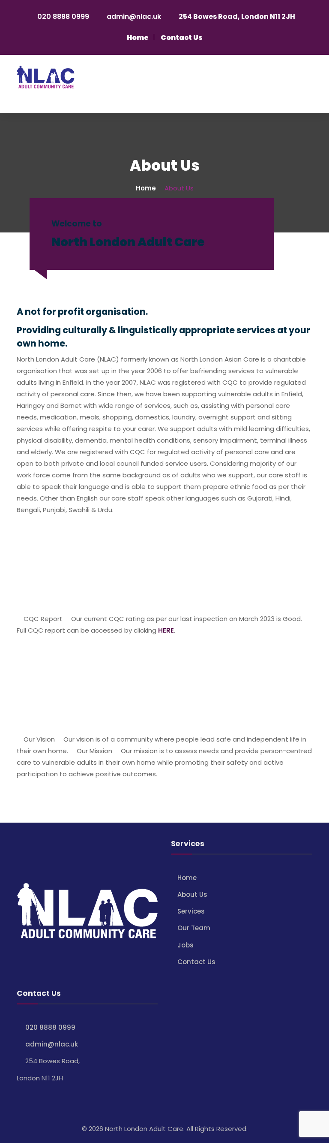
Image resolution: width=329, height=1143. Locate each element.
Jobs (185, 945)
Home (187, 877)
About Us (192, 894)
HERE (166, 630)
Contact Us (196, 961)
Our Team (193, 927)
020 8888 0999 (63, 16)
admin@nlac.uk (134, 16)
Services (191, 911)
